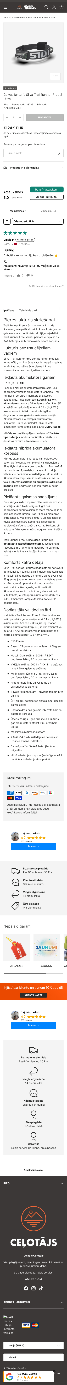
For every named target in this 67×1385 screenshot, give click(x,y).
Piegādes (17, 133)
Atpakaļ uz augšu (33, 1170)
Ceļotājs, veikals (30, 833)
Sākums (7, 17)
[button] (61, 7)
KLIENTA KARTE (33, 995)
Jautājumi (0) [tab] (48, 210)
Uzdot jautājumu (46, 196)
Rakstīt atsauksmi (46, 189)
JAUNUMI (47, 965)
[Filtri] (7, 221)
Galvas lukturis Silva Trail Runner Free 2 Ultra (34, 17)
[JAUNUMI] (47, 947)
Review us (33, 846)
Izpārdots (45, 117)
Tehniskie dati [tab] (28, 310)
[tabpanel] (33, 539)
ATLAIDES (16, 965)
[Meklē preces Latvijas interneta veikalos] (11, 1325)
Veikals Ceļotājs (18, 1368)
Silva (5, 104)
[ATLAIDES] (17, 947)
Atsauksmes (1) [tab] (18, 210)
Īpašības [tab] (8, 310)
